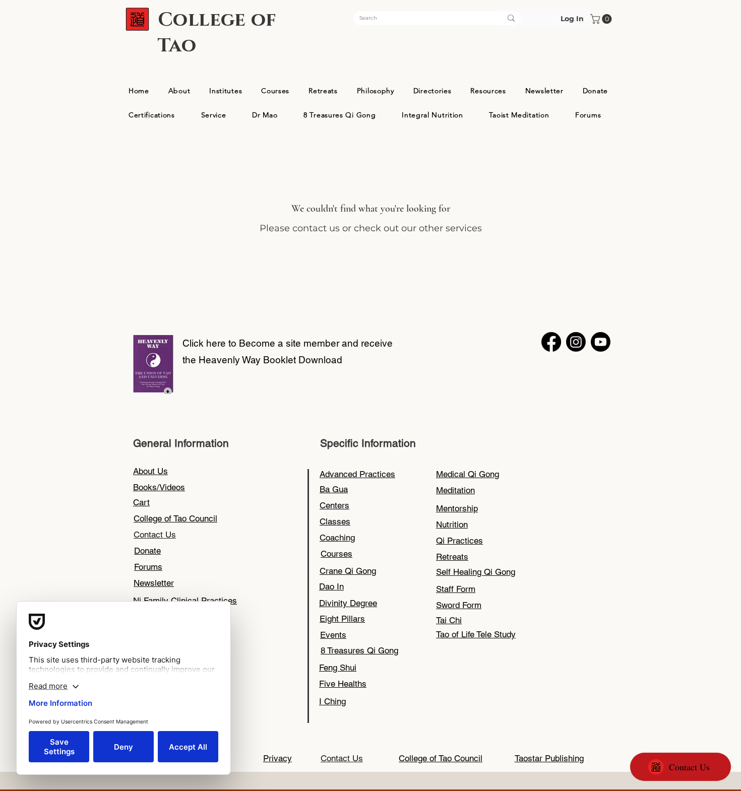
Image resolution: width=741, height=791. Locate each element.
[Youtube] (600, 342)
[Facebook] (551, 342)
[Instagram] (576, 342)
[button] (602, 19)
